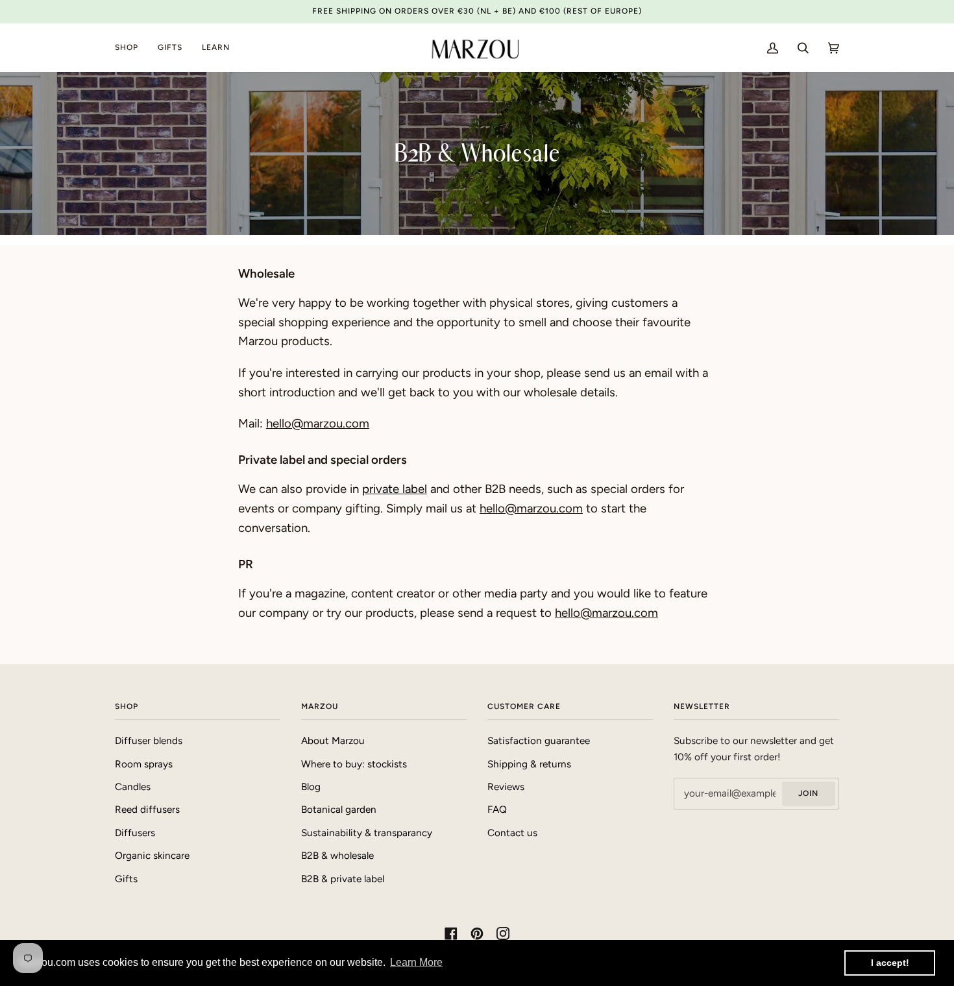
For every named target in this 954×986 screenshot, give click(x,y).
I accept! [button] (890, 962)
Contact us (512, 833)
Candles (133, 787)
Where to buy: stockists (354, 764)
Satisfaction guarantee (538, 741)
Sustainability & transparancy (366, 833)
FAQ (497, 809)
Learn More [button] (416, 962)
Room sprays (144, 764)
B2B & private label (342, 879)
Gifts (126, 879)
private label (394, 488)
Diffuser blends (148, 741)
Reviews (505, 787)
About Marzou (333, 741)
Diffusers (135, 833)
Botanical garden (338, 809)
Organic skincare (152, 855)
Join (808, 793)
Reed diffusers (147, 809)
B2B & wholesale (337, 855)
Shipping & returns (529, 764)
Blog (311, 787)
